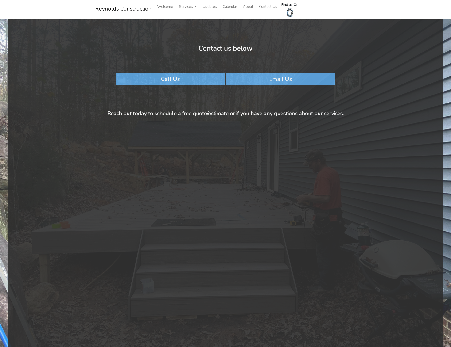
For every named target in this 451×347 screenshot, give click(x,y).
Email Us (280, 79)
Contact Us (268, 6)
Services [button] (186, 6)
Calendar (230, 6)
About (248, 6)
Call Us (170, 79)
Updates (209, 6)
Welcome (165, 6)
